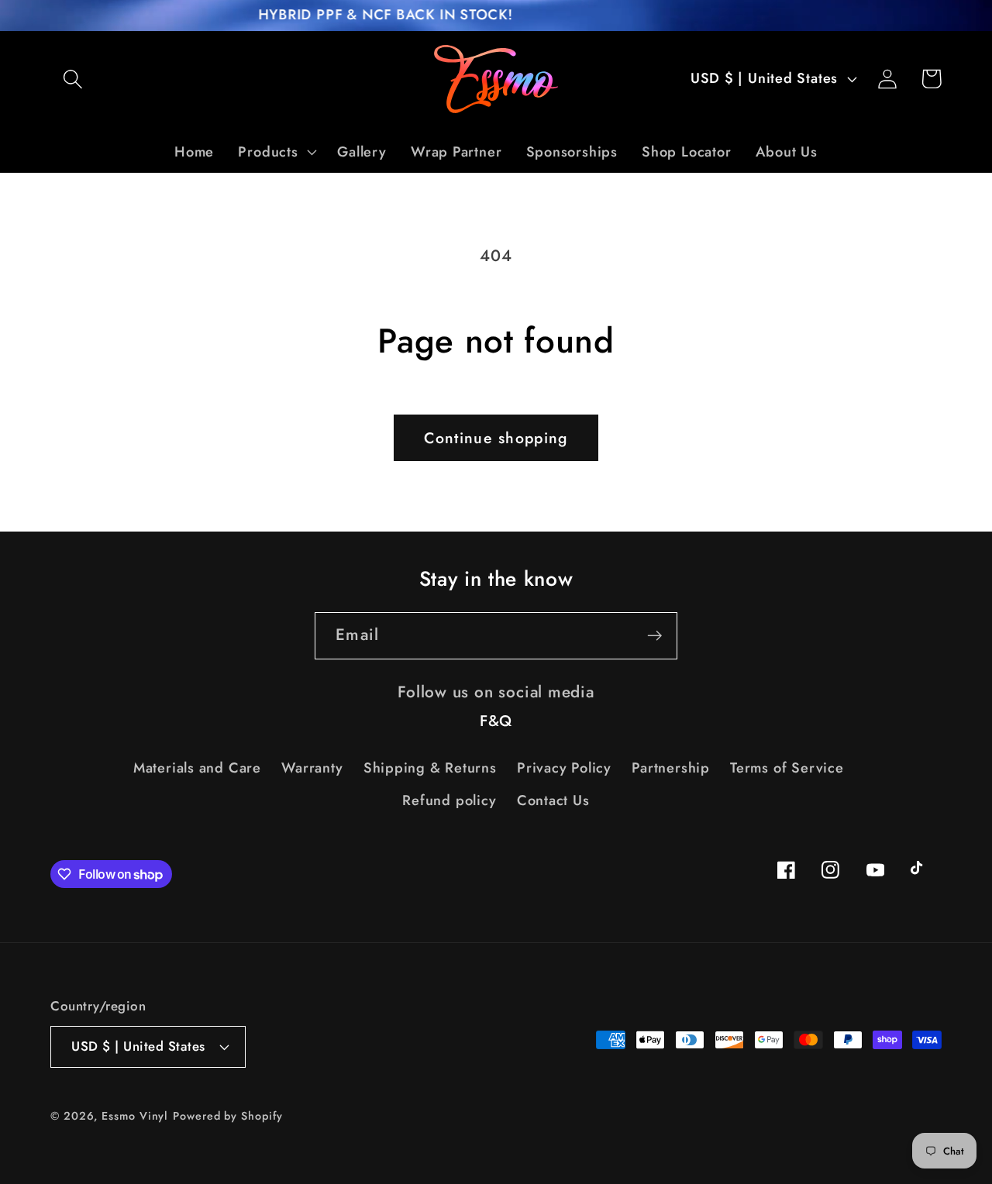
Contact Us (553, 800)
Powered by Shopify (227, 1116)
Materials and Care (197, 768)
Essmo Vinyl (135, 1116)
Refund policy (449, 800)
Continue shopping (495, 438)
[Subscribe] (654, 635)
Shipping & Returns (430, 768)
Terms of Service (786, 768)
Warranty (312, 768)
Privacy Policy (564, 768)
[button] (72, 79)
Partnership (671, 768)
